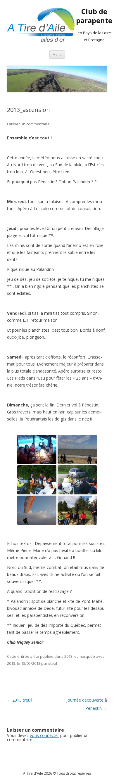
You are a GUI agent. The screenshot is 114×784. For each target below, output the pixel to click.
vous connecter (44, 735)
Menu (57, 54)
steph (53, 663)
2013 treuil (19, 700)
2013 (68, 656)
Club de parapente (94, 16)
